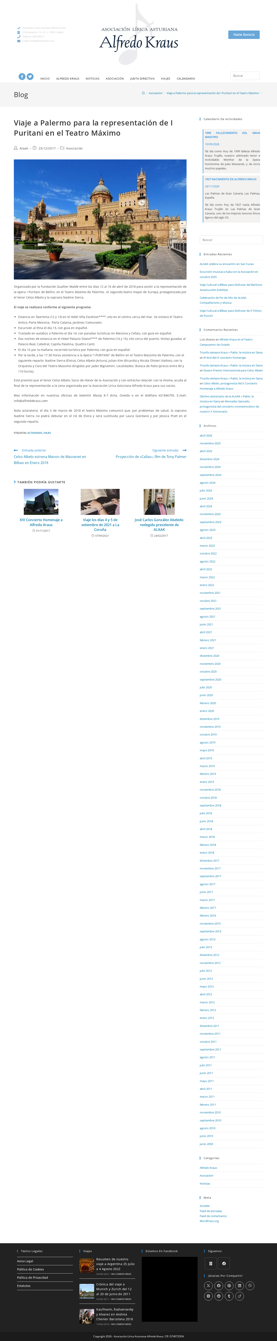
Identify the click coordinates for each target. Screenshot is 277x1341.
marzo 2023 (207, 546)
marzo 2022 (207, 577)
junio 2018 (206, 821)
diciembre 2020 (209, 656)
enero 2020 (207, 711)
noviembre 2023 (210, 514)
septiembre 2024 (210, 475)
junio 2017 (206, 892)
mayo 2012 (207, 986)
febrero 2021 (208, 640)
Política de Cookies (30, 1269)
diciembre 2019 (209, 719)
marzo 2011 (207, 1096)
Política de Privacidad (32, 1277)
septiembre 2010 (210, 1120)
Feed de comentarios (213, 1216)
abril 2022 (206, 569)
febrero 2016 (208, 915)
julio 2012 (206, 971)
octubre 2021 (208, 601)
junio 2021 (206, 624)
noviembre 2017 (210, 868)
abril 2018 (206, 829)
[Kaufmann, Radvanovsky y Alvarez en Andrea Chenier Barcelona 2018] (86, 1316)
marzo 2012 (207, 1002)
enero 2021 (207, 648)
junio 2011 (206, 1073)
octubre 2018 (208, 798)
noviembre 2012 (210, 963)
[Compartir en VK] (208, 1296)
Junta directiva (142, 78)
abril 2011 (206, 1089)
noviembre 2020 (210, 664)
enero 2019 (207, 782)
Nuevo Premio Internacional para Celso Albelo (233, 370)
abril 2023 (206, 538)
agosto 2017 (207, 884)
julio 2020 (206, 687)
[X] (211, 1263)
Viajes (165, 78)
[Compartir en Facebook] (218, 1286)
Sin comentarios (121, 1273)
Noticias (92, 78)
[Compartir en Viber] (250, 1286)
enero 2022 (207, 585)
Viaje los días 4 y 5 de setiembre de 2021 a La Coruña (100, 524)
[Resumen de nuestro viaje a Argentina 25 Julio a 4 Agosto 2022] (86, 1266)
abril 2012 (206, 994)
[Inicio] (143, 93)
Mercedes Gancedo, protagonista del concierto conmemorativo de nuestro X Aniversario (229, 406)
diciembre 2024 (209, 459)
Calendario (186, 78)
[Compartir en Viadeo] (239, 1296)
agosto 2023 (207, 530)
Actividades (34, 432)
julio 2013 (206, 947)
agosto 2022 (207, 561)
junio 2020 (206, 695)
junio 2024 (206, 498)
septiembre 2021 (210, 608)
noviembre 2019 (210, 727)
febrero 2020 (208, 703)
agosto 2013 (207, 939)
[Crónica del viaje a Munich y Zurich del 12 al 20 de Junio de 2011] (86, 1291)
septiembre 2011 (210, 1049)
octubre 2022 (208, 553)
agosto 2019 (207, 742)
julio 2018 (206, 813)
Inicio (45, 78)
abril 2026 (206, 435)
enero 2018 (207, 852)
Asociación (115, 78)
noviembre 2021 (210, 593)
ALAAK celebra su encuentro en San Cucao (227, 264)
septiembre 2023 (210, 522)
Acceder (205, 1206)
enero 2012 (207, 1018)
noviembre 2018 (210, 790)
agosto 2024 (207, 483)
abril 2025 (206, 451)
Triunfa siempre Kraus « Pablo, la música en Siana (231, 352)
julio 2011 (206, 1065)
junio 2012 (206, 979)
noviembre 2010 (210, 1112)
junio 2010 (206, 1136)
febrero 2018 (208, 845)
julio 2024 (206, 490)
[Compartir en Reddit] (218, 1296)
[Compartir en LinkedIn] (239, 1286)
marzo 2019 (207, 766)
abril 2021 (206, 632)
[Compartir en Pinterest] (229, 1286)
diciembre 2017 (209, 860)
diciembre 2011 (209, 1026)
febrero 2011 (208, 1105)
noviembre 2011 (210, 1034)
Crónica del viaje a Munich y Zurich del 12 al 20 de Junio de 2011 (114, 1289)
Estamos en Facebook (162, 1251)
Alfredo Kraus (67, 78)
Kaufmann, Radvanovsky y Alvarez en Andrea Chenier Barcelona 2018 (114, 1314)
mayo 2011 (207, 1081)
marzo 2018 (207, 837)
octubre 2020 (208, 671)
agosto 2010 (207, 1128)
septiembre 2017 (210, 876)
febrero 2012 (208, 1010)
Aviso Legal (25, 1261)
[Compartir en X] (208, 1286)
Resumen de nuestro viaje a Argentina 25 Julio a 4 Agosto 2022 (115, 1264)
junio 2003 (206, 1144)
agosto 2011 (207, 1057)
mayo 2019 (207, 750)
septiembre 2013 (210, 931)
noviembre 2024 (210, 467)
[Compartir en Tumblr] (229, 1296)
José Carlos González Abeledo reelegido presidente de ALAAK (159, 524)
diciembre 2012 (209, 955)
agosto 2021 (207, 616)
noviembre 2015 (210, 923)
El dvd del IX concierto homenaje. (225, 358)
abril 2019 (206, 758)
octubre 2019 (208, 734)
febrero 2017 (208, 908)
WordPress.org (209, 1221)
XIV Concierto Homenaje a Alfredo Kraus (41, 522)
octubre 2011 (208, 1042)
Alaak (24, 148)
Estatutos (24, 1286)
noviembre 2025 (210, 443)
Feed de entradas (211, 1211)
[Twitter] (30, 76)
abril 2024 (206, 506)
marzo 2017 (207, 900)
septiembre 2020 (210, 679)
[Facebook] (22, 76)
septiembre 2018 (210, 805)
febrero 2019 (208, 774)
